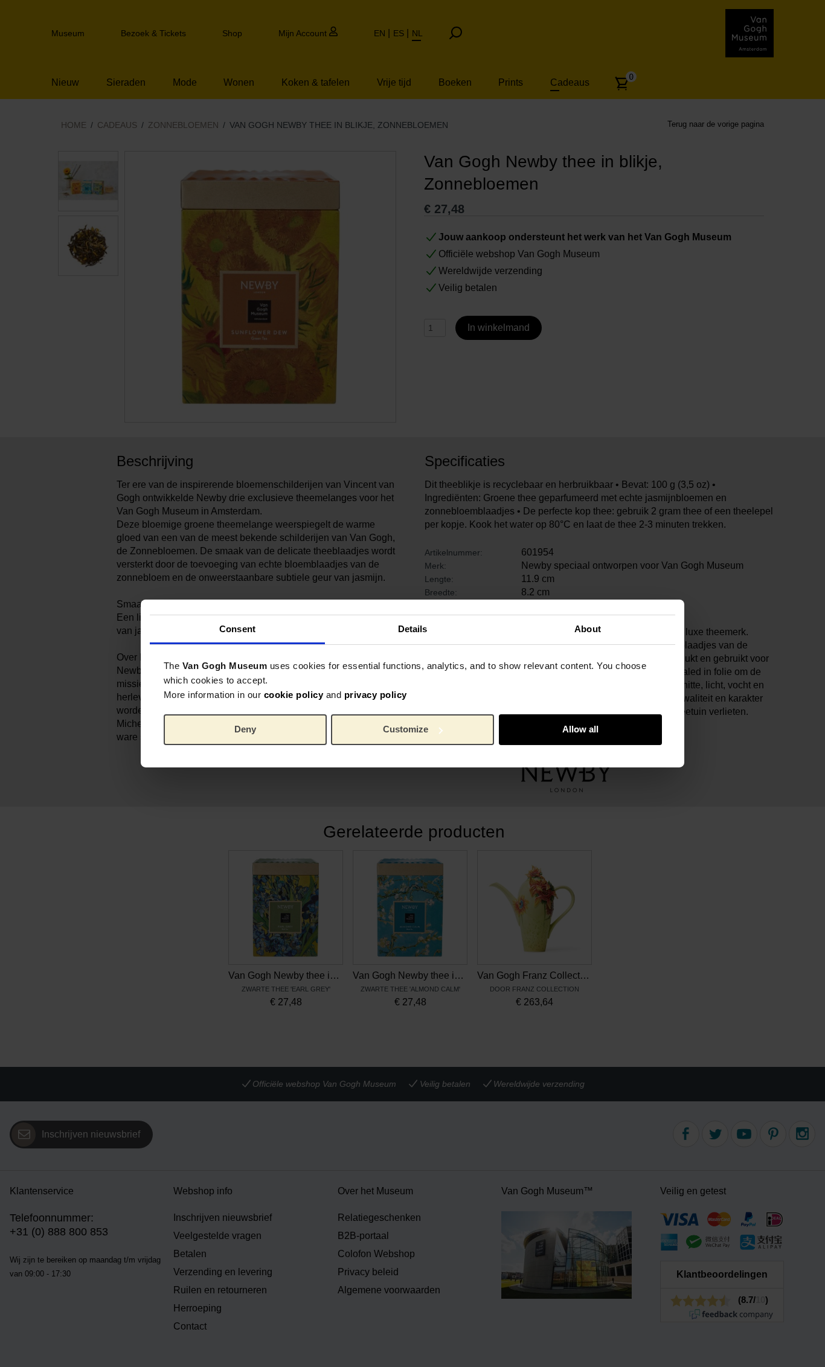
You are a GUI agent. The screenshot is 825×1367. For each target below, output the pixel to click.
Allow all (580, 729)
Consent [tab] (237, 628)
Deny (245, 729)
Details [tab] (413, 628)
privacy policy (375, 694)
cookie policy (294, 694)
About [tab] (587, 628)
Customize (405, 729)
